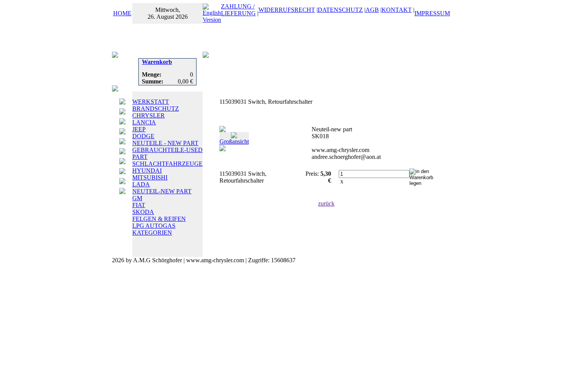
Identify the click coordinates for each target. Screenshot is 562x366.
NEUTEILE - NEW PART (165, 143)
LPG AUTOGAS (153, 225)
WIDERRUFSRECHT (286, 10)
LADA (141, 184)
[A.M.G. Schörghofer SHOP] (206, 55)
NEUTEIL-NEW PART (162, 191)
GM (137, 198)
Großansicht (234, 141)
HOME (122, 13)
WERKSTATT (150, 101)
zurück (326, 203)
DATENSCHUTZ (340, 10)
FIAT (138, 205)
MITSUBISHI (149, 177)
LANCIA (144, 122)
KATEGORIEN (152, 232)
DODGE (143, 136)
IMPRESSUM (432, 13)
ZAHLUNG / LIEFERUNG (238, 9)
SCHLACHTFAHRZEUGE (167, 163)
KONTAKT (397, 10)
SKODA (143, 212)
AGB (372, 10)
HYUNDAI (147, 170)
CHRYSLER (148, 115)
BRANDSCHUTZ (155, 108)
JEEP (139, 129)
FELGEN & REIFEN (159, 219)
